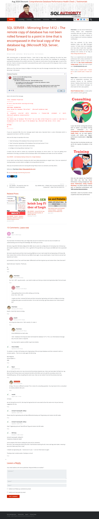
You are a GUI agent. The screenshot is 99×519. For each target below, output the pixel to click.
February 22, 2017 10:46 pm (17, 308)
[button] (91, 19)
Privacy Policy (33, 514)
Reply (8, 271)
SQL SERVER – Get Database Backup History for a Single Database (24, 157)
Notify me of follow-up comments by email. (20, 489)
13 (40, 54)
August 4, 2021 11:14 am (16, 396)
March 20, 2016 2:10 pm (18, 277)
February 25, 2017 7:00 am (21, 330)
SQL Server (27, 172)
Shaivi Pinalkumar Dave (77, 91)
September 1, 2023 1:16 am (17, 423)
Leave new (24, 227)
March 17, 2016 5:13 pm (16, 234)
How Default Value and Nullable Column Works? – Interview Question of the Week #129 (56, 210)
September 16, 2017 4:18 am (17, 348)
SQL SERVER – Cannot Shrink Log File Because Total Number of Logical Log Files (36, 213)
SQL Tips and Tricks (29, 54)
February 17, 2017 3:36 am (21, 288)
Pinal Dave (20, 54)
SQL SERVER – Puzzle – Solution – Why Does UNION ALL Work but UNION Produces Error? (15, 218)
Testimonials (81, 1)
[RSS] (87, 19)
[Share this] (8, 176)
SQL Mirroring (21, 172)
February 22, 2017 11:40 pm (19, 319)
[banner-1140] (49, 10)
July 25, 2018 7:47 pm (16, 368)
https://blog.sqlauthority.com (78, 53)
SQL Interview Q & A (11, 514)
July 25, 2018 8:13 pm (18, 383)
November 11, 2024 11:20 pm (17, 434)
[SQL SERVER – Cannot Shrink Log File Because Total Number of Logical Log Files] (37, 203)
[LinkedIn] (81, 19)
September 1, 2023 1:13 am (17, 412)
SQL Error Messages (13, 172)
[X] (74, 19)
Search (26, 514)
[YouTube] (78, 19)
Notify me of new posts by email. (17, 492)
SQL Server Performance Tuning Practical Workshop (81, 183)
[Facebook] (84, 19)
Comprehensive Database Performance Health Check (51, 1)
